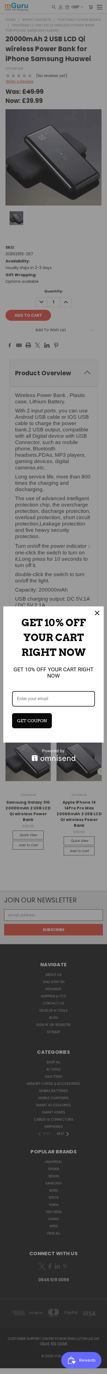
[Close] (97, 613)
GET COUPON (32, 720)
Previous (8, 1368)
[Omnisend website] (53, 755)
